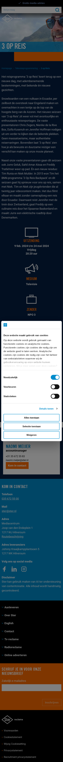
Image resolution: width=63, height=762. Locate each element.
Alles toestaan (31, 417)
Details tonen (46, 408)
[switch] (55, 386)
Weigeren (31, 435)
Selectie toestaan (31, 426)
